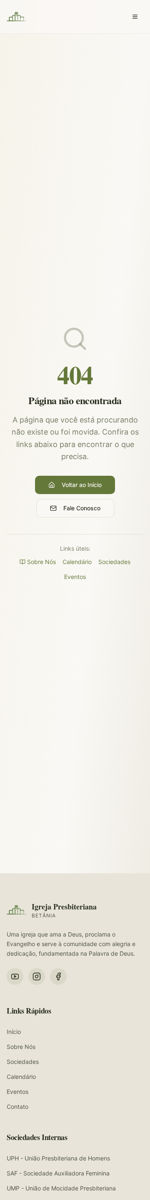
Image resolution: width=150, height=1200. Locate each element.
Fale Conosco (81, 508)
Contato (17, 1106)
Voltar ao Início (82, 484)
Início (14, 1031)
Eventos (75, 576)
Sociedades (114, 561)
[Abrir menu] (135, 16)
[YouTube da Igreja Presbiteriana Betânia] (15, 976)
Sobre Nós (41, 561)
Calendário (77, 561)
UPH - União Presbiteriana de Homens (58, 1158)
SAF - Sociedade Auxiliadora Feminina (58, 1173)
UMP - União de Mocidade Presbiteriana (61, 1188)
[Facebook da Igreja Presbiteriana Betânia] (58, 976)
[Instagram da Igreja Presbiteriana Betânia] (36, 976)
